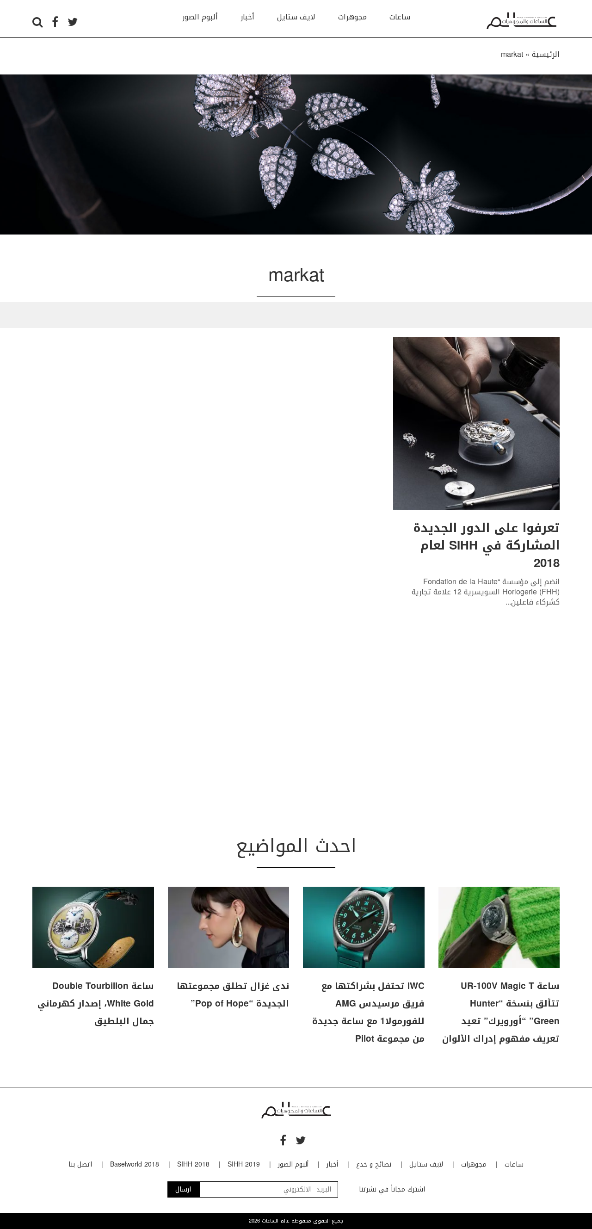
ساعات (399, 17)
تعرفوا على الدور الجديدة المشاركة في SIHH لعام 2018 (486, 545)
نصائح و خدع (373, 1164)
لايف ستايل (296, 17)
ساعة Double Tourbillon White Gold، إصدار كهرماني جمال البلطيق (95, 1004)
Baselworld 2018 (134, 1164)
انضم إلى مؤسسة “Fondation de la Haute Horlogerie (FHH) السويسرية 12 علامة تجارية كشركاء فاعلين (486, 592)
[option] (296, 154)
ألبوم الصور (200, 17)
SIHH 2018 (193, 1164)
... (508, 602)
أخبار (247, 17)
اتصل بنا (80, 1164)
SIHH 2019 (244, 1164)
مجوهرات (352, 17)
